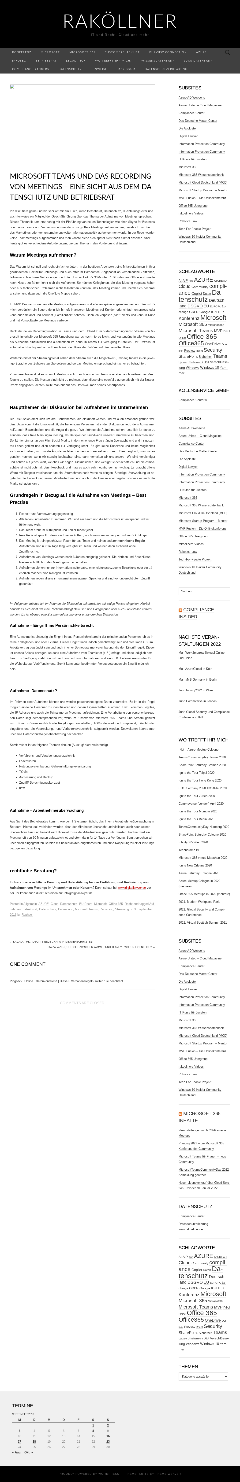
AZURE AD (220, 280)
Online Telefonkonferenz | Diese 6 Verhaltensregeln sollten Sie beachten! (73, 981)
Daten (207, 293)
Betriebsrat (46, 60)
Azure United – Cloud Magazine (200, 105)
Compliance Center (191, 113)
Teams (220, 356)
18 (34, 1441)
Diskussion (65, 909)
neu (226, 331)
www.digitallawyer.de (132, 887)
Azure (201, 52)
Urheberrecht (195, 362)
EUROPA (215, 306)
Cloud (54, 904)
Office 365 (116, 904)
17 (19, 1441)
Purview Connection (168, 52)
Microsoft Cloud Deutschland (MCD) (203, 182)
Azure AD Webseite (192, 97)
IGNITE (216, 312)
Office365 (191, 343)
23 (108, 1441)
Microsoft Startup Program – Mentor (203, 190)
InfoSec (19, 60)
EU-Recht (85, 904)
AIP (185, 280)
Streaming (122, 909)
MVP (218, 331)
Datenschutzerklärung (166, 69)
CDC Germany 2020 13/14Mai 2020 (203, 788)
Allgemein (30, 904)
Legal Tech (76, 60)
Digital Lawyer (188, 136)
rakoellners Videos (191, 213)
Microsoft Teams (86, 909)
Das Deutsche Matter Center (198, 120)
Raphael (27, 914)
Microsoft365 (216, 325)
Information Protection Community (202, 144)
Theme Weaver (168, 1473)
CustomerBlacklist (122, 52)
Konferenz (21, 52)
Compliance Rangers (30, 69)
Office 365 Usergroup (193, 205)
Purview (189, 350)
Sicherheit (205, 356)
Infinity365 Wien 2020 (193, 842)
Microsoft (50, 52)
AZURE (43, 904)
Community (199, 287)
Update (183, 362)
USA (206, 362)
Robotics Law (188, 221)
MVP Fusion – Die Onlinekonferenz (202, 198)
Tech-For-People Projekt (195, 229)
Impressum (125, 69)
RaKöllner (120, 22)
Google (204, 312)
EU (206, 306)
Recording (106, 909)
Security (213, 350)
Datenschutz (70, 69)
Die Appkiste (187, 128)
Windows (192, 367)
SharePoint (188, 356)
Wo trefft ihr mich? (113, 60)
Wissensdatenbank (158, 60)
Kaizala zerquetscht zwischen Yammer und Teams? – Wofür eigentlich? (102, 947)
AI (180, 280)
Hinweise (99, 69)
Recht (129, 904)
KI (223, 312)
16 (108, 1436)
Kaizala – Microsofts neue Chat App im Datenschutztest (52, 941)
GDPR (194, 312)
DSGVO (195, 306)
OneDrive (213, 344)
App (191, 280)
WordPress (108, 1473)
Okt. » (28, 1452)
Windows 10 (209, 367)
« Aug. (17, 1452)
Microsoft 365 (82, 52)
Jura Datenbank (198, 60)
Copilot (196, 293)
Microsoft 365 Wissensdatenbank (201, 175)
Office (182, 337)
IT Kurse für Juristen (192, 159)
